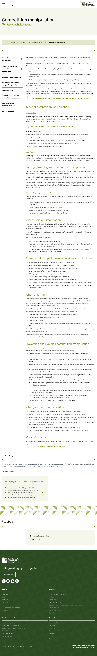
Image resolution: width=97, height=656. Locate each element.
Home (13, 42)
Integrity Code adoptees (56, 610)
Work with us (5, 600)
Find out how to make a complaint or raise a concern (48, 446)
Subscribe (7, 574)
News (3, 605)
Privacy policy (53, 628)
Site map (51, 639)
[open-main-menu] (4, 4)
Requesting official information (11, 608)
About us (4, 589)
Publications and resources (57, 618)
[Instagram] (8, 581)
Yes (33, 539)
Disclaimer (52, 636)
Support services (7, 636)
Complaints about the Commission (12, 631)
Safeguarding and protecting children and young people (65, 605)
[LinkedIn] (17, 581)
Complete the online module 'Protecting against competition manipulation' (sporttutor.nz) (61, 98)
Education (52, 613)
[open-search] (11, 4)
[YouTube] (12, 581)
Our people (5, 594)
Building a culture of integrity (57, 594)
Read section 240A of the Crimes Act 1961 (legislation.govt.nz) (52, 126)
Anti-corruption (37, 42)
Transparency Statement (56, 631)
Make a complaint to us (8, 623)
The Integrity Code (54, 608)
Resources (52, 626)
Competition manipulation (57, 42)
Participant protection (55, 602)
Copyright (52, 633)
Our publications (54, 623)
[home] (87, 4)
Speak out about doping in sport (11, 626)
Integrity (23, 42)
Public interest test (7, 633)
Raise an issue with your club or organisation (15, 628)
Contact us (5, 610)
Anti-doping (52, 597)
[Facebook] (4, 581)
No (39, 539)
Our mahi (4, 597)
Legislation (5, 602)
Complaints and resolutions (10, 618)
